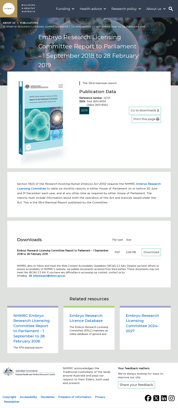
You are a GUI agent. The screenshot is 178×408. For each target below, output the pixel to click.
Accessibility (28, 397)
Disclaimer (48, 397)
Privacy (100, 397)
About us (153, 9)
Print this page (145, 119)
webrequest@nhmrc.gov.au (49, 275)
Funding (63, 9)
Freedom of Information (74, 397)
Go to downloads (144, 110)
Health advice (91, 9)
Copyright (9, 397)
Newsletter (11, 401)
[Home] (8, 8)
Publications (29, 23)
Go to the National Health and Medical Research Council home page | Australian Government (29, 371)
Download (152, 252)
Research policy (124, 9)
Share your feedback (136, 385)
